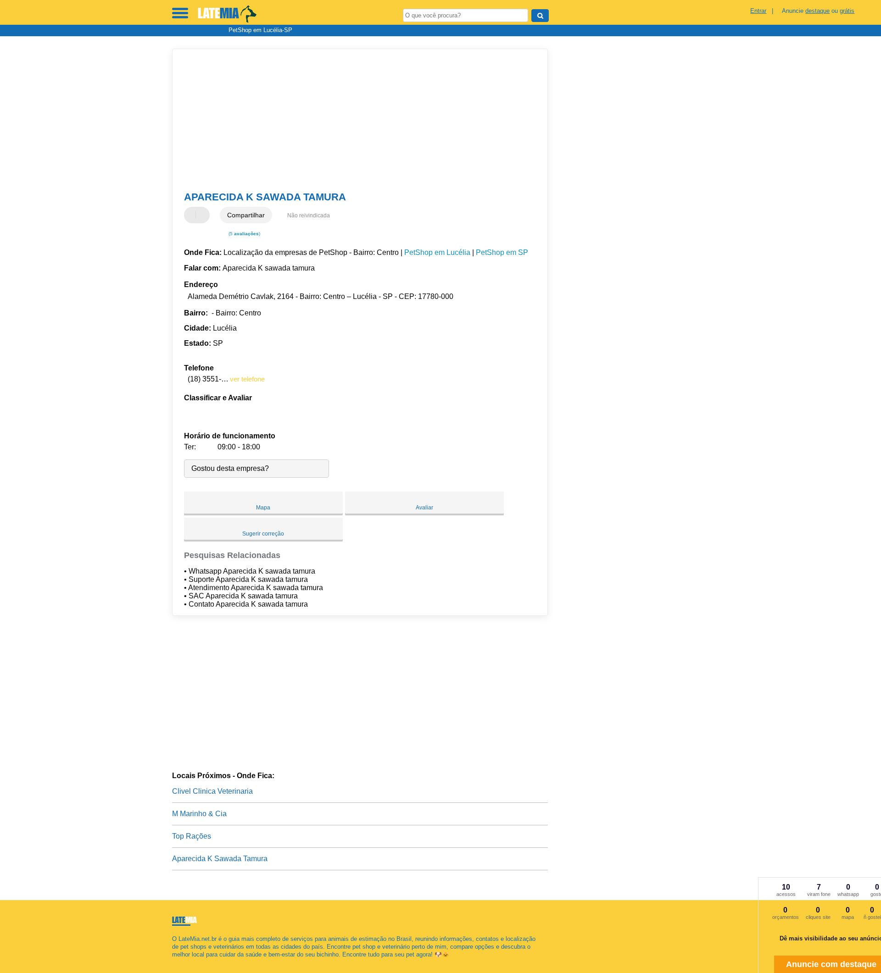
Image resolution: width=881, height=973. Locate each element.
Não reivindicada (308, 215)
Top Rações (191, 836)
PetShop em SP (502, 252)
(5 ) (243, 233)
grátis (847, 10)
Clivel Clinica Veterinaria (212, 791)
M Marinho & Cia (199, 814)
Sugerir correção (263, 534)
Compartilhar (246, 215)
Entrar (758, 10)
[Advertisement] (355, 120)
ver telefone (247, 379)
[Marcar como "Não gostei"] (203, 215)
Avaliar (424, 507)
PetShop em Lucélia (437, 252)
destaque (817, 10)
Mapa (263, 507)
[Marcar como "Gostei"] (192, 215)
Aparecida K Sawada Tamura (220, 858)
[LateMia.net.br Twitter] (178, 962)
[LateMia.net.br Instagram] (182, 962)
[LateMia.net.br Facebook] (174, 962)
